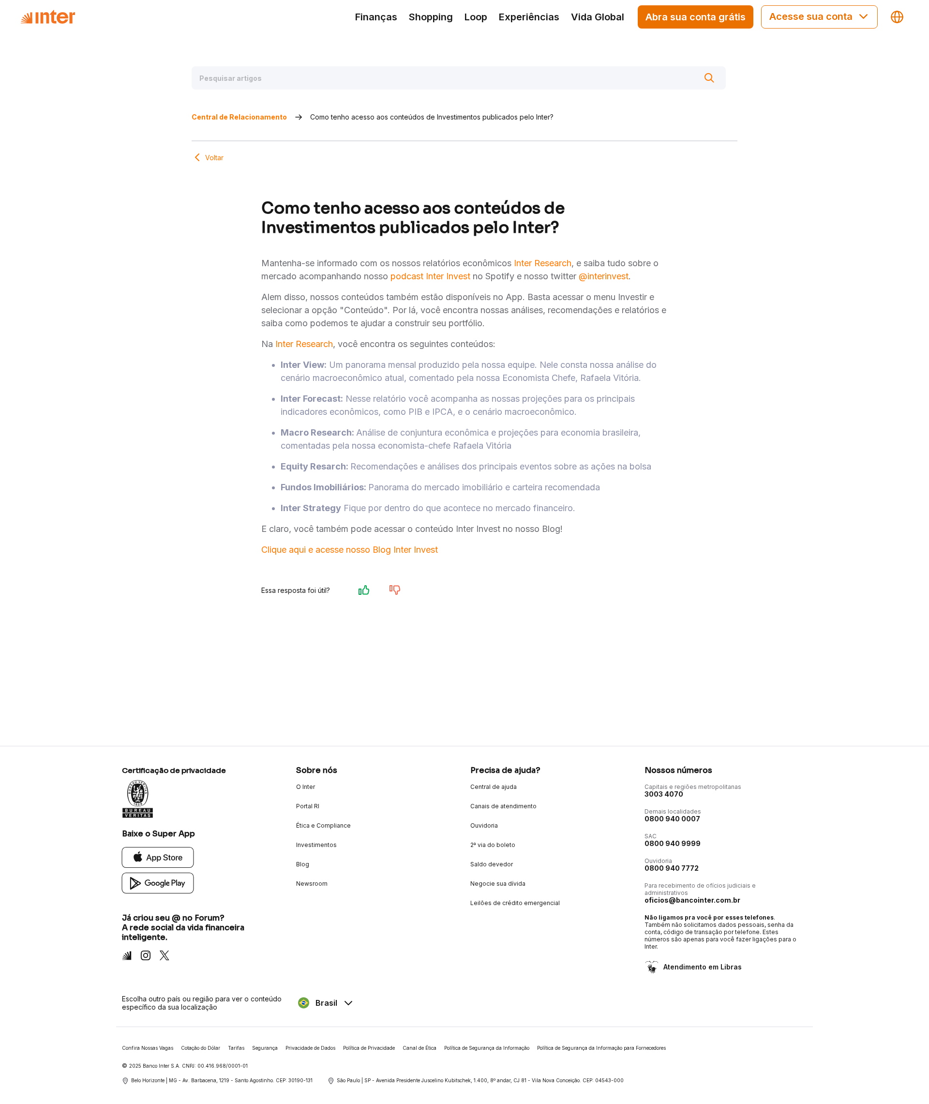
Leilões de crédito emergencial (515, 903)
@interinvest (604, 276)
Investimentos (316, 844)
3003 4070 (663, 794)
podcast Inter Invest (430, 276)
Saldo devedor (491, 864)
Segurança (265, 1048)
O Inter (305, 786)
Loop (475, 17)
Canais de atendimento (503, 806)
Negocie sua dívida (497, 883)
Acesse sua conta (811, 16)
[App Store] (158, 857)
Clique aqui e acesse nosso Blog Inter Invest (349, 549)
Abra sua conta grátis (695, 17)
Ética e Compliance (323, 825)
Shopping (431, 17)
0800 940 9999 (672, 843)
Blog (302, 864)
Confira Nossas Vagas (147, 1048)
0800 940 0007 (672, 819)
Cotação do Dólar (200, 1048)
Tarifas (236, 1048)
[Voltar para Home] (48, 17)
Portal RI (307, 806)
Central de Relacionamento (239, 117)
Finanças (376, 17)
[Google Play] (158, 882)
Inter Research (542, 263)
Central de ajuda (493, 786)
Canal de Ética (419, 1048)
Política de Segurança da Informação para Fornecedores (601, 1048)
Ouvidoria (484, 825)
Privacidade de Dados (310, 1048)
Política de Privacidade (369, 1048)
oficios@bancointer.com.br (692, 900)
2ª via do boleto (492, 844)
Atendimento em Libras (702, 967)
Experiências (529, 17)
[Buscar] (709, 78)
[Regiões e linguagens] (897, 17)
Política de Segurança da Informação (486, 1048)
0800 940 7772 (671, 868)
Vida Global (597, 17)
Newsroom (312, 883)
